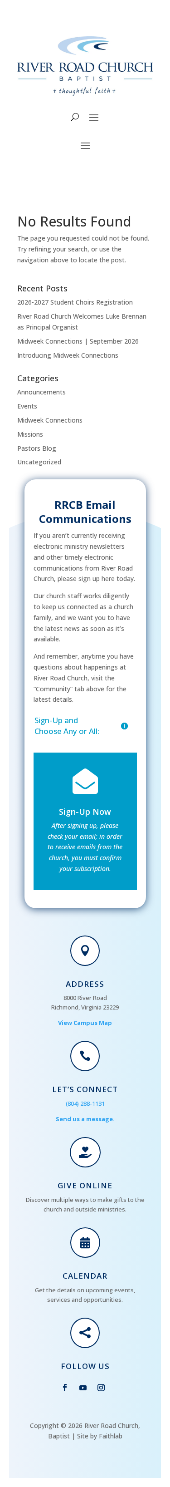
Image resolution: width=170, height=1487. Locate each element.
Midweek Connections (50, 420)
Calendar (85, 1275)
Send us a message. (85, 1119)
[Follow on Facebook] (65, 1387)
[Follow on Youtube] (83, 1387)
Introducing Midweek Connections (67, 355)
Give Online (85, 1185)
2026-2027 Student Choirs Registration (75, 302)
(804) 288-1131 (85, 1103)
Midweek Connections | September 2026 (78, 341)
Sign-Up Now (85, 811)
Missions (30, 434)
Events (27, 406)
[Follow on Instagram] (101, 1387)
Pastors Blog (36, 448)
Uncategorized (39, 462)
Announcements (41, 392)
